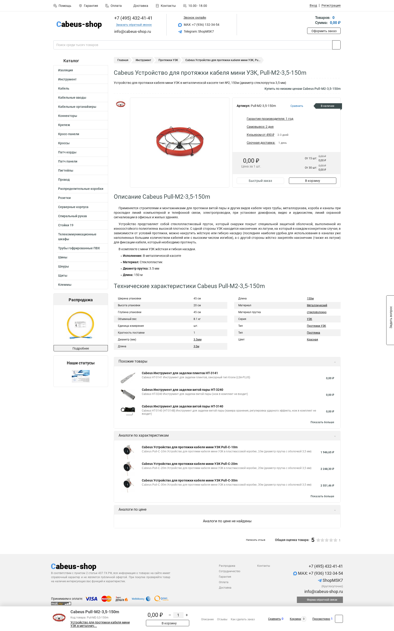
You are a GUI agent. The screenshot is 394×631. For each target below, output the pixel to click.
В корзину (312, 181)
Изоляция (65, 70)
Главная (122, 60)
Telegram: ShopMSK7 (198, 31)
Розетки (64, 198)
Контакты (168, 6)
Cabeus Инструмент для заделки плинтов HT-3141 (180, 373)
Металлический (317, 305)
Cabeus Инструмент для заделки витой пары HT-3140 (182, 406)
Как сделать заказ (243, 619)
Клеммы (64, 284)
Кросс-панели (68, 134)
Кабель (63, 88)
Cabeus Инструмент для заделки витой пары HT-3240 (182, 389)
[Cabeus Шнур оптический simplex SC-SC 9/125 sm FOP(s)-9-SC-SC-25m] (80, 325)
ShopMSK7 (332, 580)
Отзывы (222, 619)
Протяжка (313, 332)
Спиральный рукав (72, 216)
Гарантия (91, 6)
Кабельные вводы (72, 97)
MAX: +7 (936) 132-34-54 (201, 24)
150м (310, 298)
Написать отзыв (255, 539)
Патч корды (67, 152)
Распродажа (227, 565)
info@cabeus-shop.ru (323, 591)
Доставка (140, 6)
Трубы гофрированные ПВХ (79, 248)
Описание (207, 619)
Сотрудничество (229, 571)
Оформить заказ (324, 31)
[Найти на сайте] (336, 44)
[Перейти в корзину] (310, 20)
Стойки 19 (65, 225)
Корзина (295, 619)
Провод (64, 179)
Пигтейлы (65, 170)
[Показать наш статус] (81, 376)
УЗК (309, 319)
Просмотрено (321, 619)
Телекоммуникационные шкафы (77, 236)
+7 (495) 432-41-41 (133, 18)
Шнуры (63, 266)
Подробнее (81, 348)
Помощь (65, 6)
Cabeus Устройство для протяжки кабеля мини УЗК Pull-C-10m (190, 447)
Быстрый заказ (260, 181)
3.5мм (198, 339)
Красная (312, 339)
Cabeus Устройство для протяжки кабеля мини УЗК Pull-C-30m (190, 480)
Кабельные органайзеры (77, 106)
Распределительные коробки (80, 189)
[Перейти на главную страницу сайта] (79, 24)
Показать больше (322, 422)
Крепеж (64, 125)
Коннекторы (67, 116)
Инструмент (67, 79)
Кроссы (64, 143)
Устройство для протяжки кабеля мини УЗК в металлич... (100, 624)
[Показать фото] (120, 104)
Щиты (62, 275)
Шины (62, 257)
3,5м (196, 346)
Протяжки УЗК (168, 60)
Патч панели (67, 161)
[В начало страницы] (339, 619)
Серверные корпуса (73, 207)
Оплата (116, 6)
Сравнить (274, 619)
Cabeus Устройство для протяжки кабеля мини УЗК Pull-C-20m (190, 464)
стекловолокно (317, 312)
